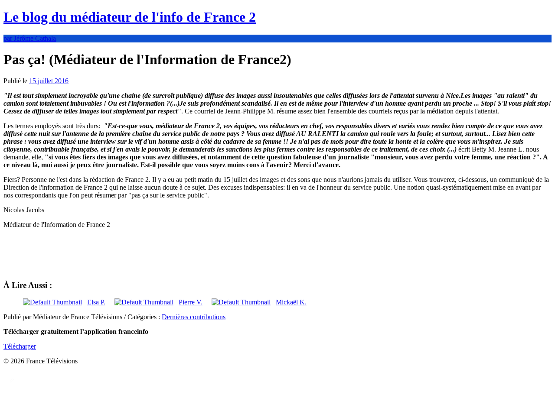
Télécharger (19, 346)
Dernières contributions (193, 316)
